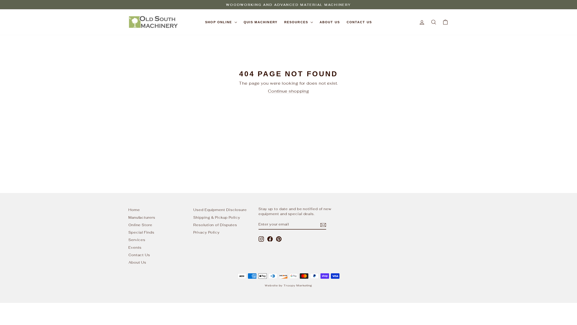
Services (136, 240)
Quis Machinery (260, 22)
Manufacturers (141, 217)
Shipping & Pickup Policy (216, 217)
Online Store (140, 225)
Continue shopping (288, 91)
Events (135, 247)
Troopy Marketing (298, 285)
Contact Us (359, 22)
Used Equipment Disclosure (220, 210)
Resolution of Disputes (215, 225)
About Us (330, 22)
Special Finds (141, 232)
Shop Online (219, 22)
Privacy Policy (206, 232)
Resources (296, 22)
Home (134, 210)
